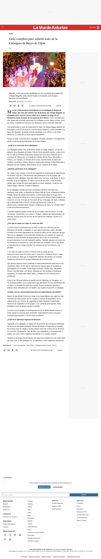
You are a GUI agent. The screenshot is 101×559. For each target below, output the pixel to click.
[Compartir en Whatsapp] (10, 105)
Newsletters (6, 507)
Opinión (30, 521)
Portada (30, 501)
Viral (29, 529)
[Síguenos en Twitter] (10, 535)
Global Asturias (32, 526)
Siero (29, 515)
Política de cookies (46, 556)
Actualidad (31, 518)
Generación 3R (81, 512)
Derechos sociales (33, 541)
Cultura (30, 524)
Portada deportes (57, 503)
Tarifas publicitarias (9, 524)
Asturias (30, 504)
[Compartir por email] (14, 105)
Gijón (29, 509)
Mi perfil (5, 504)
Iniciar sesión (57, 487)
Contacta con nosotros (10, 517)
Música (54, 345)
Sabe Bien (80, 509)
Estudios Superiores (34, 538)
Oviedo (30, 507)
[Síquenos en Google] (10, 540)
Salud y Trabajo (81, 520)
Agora (78, 506)
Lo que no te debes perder (36, 532)
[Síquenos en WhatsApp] (5, 539)
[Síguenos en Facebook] (5, 535)
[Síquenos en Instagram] (15, 535)
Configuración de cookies (73, 556)
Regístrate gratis (44, 487)
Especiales (31, 535)
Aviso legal (24, 556)
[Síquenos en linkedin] (20, 535)
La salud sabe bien (82, 514)
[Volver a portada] (50, 27)
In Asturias (80, 503)
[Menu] (3, 27)
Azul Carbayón (56, 509)
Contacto (6, 527)
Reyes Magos (51, 127)
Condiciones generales (59, 556)
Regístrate (6, 509)
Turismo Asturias (82, 517)
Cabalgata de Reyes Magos (43, 345)
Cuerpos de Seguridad (19, 345)
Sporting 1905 (56, 506)
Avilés (29, 512)
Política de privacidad (34, 556)
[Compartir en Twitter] (22, 105)
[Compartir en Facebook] (18, 105)
